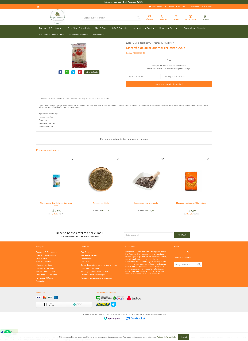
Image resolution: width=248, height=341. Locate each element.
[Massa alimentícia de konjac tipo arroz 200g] (56, 187)
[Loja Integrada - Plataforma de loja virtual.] (113, 318)
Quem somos (86, 258)
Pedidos (176, 19)
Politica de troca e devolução (93, 275)
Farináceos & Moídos (44, 278)
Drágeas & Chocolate (45, 268)
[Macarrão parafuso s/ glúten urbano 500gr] (191, 187)
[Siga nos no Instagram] (38, 7)
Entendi (183, 337)
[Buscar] (138, 18)
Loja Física (85, 262)
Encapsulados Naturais (45, 271)
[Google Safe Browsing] (118, 298)
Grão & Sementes (43, 262)
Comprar (62, 197)
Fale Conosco (157, 7)
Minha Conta (190, 19)
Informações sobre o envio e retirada (96, 271)
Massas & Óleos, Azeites (162, 43)
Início (130, 43)
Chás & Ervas (41, 258)
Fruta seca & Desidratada (46, 275)
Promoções (40, 281)
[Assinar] (182, 235)
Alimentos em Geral (143, 43)
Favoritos (163, 19)
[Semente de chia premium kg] (146, 187)
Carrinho (205, 19)
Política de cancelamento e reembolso (96, 278)
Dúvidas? (149, 19)
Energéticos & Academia (46, 255)
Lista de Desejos (92, 72)
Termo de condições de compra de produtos (99, 265)
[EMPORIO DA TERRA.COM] (57, 16)
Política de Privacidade (90, 268)
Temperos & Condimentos (46, 252)
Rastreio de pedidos (89, 255)
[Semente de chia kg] (101, 187)
